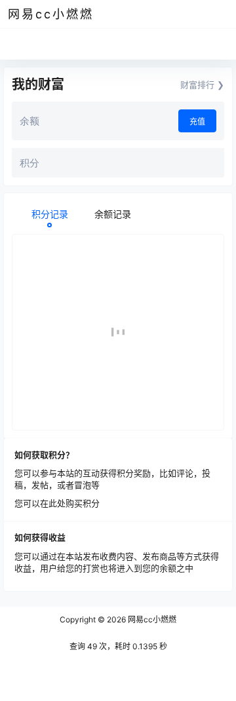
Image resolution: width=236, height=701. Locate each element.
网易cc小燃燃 (151, 619)
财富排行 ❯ (202, 84)
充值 (197, 121)
